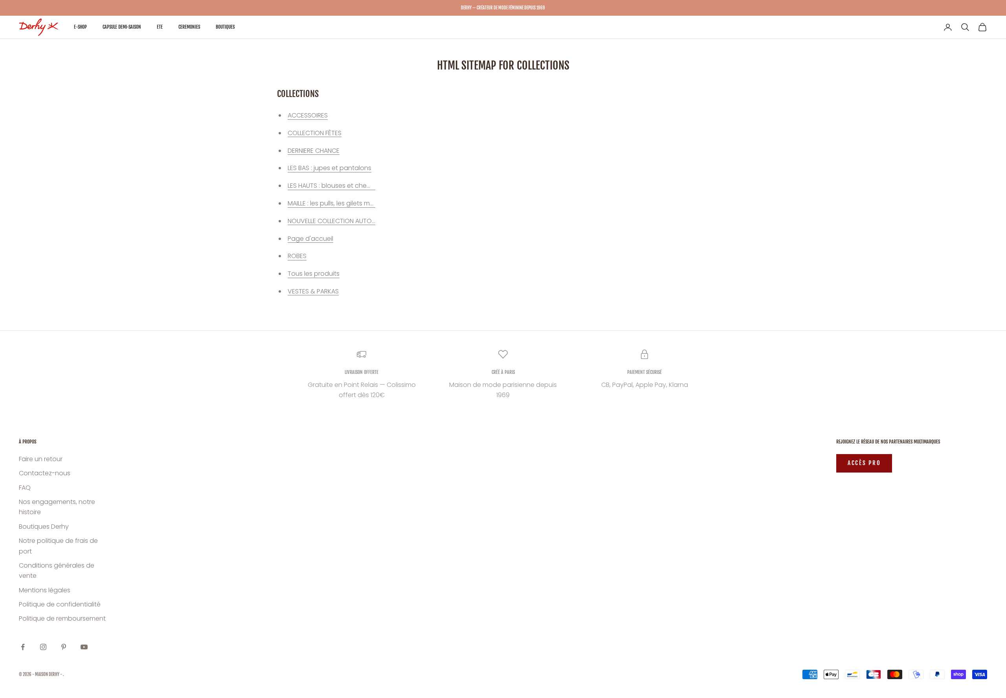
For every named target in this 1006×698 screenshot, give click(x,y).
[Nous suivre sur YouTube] (84, 647)
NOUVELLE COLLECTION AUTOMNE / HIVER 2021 (354, 220)
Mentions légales (44, 590)
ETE (160, 27)
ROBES (297, 255)
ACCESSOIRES (308, 115)
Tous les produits (314, 273)
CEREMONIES (189, 27)
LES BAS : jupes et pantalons (329, 167)
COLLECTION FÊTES (314, 132)
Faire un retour (40, 459)
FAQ (25, 487)
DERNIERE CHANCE (314, 150)
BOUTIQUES (225, 27)
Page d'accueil (310, 238)
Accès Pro (864, 463)
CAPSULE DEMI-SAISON (122, 27)
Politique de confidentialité (60, 604)
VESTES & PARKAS (313, 291)
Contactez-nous (44, 473)
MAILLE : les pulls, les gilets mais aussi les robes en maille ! (372, 203)
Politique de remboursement (62, 618)
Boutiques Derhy (44, 526)
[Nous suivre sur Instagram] (43, 647)
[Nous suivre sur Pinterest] (64, 647)
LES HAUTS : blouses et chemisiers (337, 185)
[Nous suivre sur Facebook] (23, 647)
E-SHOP (80, 27)
